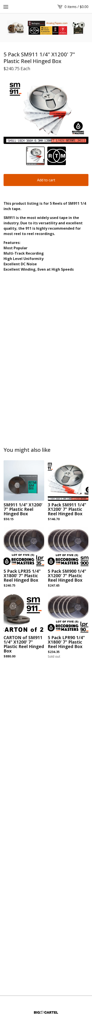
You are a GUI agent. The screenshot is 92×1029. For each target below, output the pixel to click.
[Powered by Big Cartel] (46, 1012)
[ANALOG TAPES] (46, 27)
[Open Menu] (5, 6)
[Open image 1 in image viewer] (46, 111)
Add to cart (46, 180)
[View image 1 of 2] (35, 156)
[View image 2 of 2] (56, 156)
